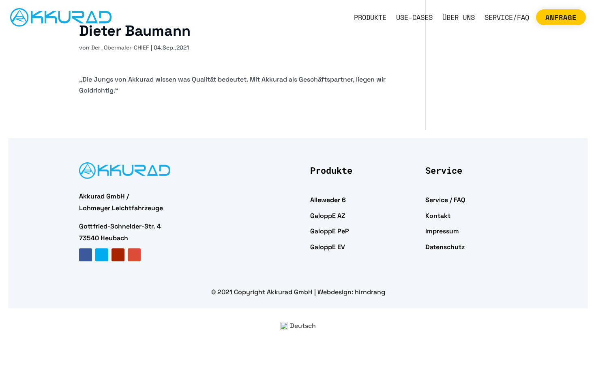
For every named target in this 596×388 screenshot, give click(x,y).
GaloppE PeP (329, 231)
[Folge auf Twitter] (101, 254)
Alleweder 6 (328, 200)
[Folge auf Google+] (134, 254)
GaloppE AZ (327, 215)
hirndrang (370, 292)
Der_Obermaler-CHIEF (120, 47)
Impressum (442, 231)
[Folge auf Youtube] (117, 254)
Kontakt (437, 215)
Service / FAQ (445, 200)
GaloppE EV (327, 247)
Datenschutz (445, 247)
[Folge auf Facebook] (85, 254)
